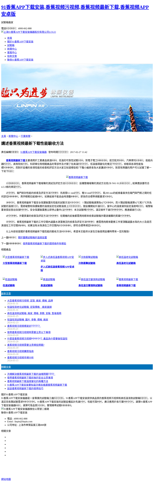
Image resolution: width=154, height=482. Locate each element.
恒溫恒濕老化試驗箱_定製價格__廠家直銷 (29, 307)
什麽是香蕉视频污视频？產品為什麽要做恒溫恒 (37, 338)
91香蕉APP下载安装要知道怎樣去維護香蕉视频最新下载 (37, 385)
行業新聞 (25, 136)
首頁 (9, 38)
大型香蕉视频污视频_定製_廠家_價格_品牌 (30, 300)
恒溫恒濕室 (109, 467)
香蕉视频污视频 (56, 467)
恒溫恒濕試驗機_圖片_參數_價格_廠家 (27, 319)
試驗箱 (10, 45)
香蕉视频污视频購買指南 (20, 351)
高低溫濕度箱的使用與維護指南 (24, 437)
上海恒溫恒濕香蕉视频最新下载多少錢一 (29, 455)
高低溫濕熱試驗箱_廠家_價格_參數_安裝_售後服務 (34, 313)
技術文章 (12, 56)
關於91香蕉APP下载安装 (20, 41)
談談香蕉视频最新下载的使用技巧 (25, 388)
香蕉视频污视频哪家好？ (24, 326)
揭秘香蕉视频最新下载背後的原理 (25, 448)
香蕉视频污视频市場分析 (20, 357)
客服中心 (12, 52)
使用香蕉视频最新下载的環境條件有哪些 (44, 243)
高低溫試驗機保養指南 (19, 440)
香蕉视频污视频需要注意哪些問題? (25, 345)
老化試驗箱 (95, 467)
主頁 (3, 136)
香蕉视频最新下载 (77, 467)
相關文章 (6, 367)
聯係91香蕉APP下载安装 (20, 59)
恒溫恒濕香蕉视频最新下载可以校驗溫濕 (29, 444)
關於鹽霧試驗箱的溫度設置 (32, 237)
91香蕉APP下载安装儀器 (33, 152)
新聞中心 (12, 49)
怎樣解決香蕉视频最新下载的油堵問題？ (31, 374)
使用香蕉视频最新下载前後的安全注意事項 (30, 377)
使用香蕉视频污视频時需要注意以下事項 (29, 332)
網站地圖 (97, 473)
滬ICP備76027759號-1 (128, 473)
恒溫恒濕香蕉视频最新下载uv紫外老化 (27, 451)
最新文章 (6, 293)
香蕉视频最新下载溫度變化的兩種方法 (27, 381)
